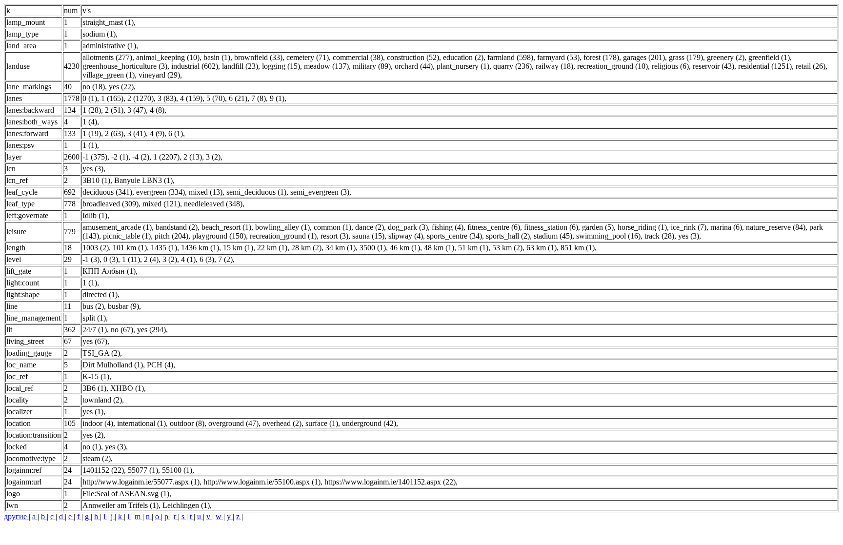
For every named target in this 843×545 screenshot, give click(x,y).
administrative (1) (109, 45)
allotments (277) (107, 57)
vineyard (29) (159, 75)
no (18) (93, 86)
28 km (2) (306, 247)
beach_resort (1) (226, 227)
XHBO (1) (127, 388)
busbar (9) (123, 306)
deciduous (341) (107, 192)
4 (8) (157, 110)
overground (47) (233, 423)
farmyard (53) (558, 57)
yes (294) (151, 329)
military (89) (372, 66)
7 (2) (225, 259)
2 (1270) (140, 98)
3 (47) (136, 110)
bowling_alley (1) (282, 227)
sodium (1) (99, 34)
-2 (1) (119, 157)
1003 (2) (95, 247)
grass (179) (686, 57)
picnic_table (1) (127, 236)
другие (16, 516)
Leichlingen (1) (186, 505)
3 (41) (136, 133)
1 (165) (112, 98)
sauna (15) (368, 236)
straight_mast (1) (108, 22)
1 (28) (91, 110)
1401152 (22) (103, 470)
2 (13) (192, 157)
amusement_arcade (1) (117, 227)
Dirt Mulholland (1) (112, 365)
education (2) (463, 57)
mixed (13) (205, 192)
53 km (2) (507, 247)
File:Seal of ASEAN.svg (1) (125, 493)
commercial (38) (358, 57)
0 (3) (110, 259)
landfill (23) (240, 66)
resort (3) (334, 236)
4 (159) (191, 98)
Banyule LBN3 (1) (143, 180)
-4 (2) (140, 157)
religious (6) (670, 66)
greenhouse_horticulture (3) (124, 66)
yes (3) (92, 168)
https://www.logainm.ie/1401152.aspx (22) (390, 482)
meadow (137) (326, 66)
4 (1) (188, 259)
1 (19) (91, 133)
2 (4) (151, 259)
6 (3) (207, 259)
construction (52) (413, 57)
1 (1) (89, 145)
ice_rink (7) (688, 227)
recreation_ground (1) (283, 236)
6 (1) (175, 133)
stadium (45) (553, 236)
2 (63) (114, 133)
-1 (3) (91, 259)
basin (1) (216, 57)
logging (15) (281, 66)
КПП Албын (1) (109, 271)
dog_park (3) (408, 227)
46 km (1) (405, 247)
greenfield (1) (769, 57)
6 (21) (238, 98)
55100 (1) (177, 470)
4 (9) (157, 133)
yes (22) (121, 86)
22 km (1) (272, 247)
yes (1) (92, 411)
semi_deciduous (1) (256, 192)
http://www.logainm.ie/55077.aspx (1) (141, 482)
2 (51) (114, 110)
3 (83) (167, 98)
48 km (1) (439, 247)
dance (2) (369, 227)
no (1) (91, 447)
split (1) (94, 318)
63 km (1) (541, 247)
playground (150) (219, 236)
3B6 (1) (94, 388)
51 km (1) (473, 247)
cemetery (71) (307, 57)
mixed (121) (161, 204)
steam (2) (96, 458)
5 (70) (215, 98)
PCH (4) (160, 365)
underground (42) (369, 423)
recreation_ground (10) (612, 66)
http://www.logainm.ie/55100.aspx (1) (262, 482)
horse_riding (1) (642, 227)
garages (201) (644, 57)
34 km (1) (340, 247)
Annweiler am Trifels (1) (120, 505)
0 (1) (89, 98)
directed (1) (100, 294)
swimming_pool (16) (608, 236)
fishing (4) (447, 227)
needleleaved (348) (213, 204)
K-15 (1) (95, 376)
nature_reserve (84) (775, 227)
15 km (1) (238, 247)
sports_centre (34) (454, 236)
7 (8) (258, 98)
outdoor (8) (187, 423)
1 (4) (89, 122)
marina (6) (726, 227)
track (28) (659, 236)
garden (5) (598, 227)
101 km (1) (130, 247)
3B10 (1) (96, 180)
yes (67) (94, 341)
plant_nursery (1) (463, 66)
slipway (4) (405, 236)
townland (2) (102, 400)
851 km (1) (578, 247)
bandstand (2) (177, 227)
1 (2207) (166, 157)
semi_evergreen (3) (319, 192)
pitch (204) (171, 236)
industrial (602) (194, 66)
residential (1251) (765, 66)
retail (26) (810, 66)
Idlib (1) (94, 215)
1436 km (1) (200, 247)
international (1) (141, 423)
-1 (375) (94, 157)
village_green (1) (108, 75)
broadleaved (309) (110, 204)
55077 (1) (143, 470)
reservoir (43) (713, 66)
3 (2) (213, 157)
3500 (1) (373, 247)
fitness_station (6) (551, 227)
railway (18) (554, 66)
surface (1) (321, 423)
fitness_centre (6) (493, 227)
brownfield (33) (258, 57)
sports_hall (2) (508, 236)
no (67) (122, 329)
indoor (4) (97, 423)
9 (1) (277, 98)
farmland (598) (510, 57)
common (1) (332, 227)
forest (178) (601, 57)
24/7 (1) (94, 329)
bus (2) (93, 306)
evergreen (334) (160, 192)
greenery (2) (725, 57)
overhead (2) (281, 423)
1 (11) (131, 259)
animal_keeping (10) (168, 57)
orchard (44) (414, 66)
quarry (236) (512, 66)
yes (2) (92, 435)
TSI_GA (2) (101, 353)
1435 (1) (164, 247)
